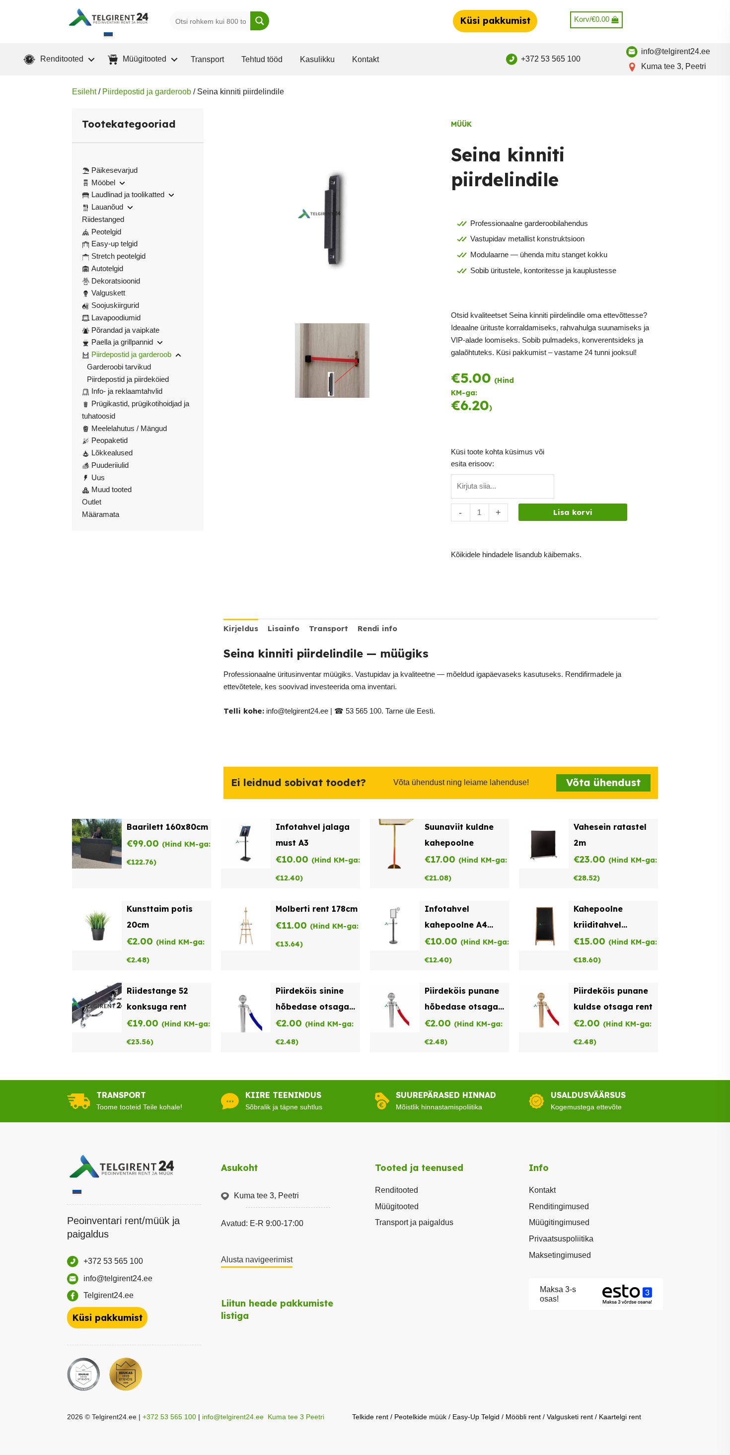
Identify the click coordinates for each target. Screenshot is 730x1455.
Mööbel (103, 182)
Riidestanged (103, 219)
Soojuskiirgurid (115, 305)
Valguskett (108, 293)
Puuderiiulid (110, 465)
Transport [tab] (328, 628)
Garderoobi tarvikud (119, 367)
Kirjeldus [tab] (240, 628)
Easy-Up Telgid (476, 1417)
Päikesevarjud (114, 170)
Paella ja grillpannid (122, 342)
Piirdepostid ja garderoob (146, 91)
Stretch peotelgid (118, 256)
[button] (57, 59)
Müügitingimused (559, 1222)
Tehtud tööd (262, 59)
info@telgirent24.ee (233, 1417)
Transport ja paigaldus (414, 1222)
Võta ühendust (603, 782)
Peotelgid (106, 231)
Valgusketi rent (570, 1417)
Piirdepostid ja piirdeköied (128, 379)
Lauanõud (107, 207)
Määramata (100, 514)
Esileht (84, 91)
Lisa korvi (572, 512)
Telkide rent (370, 1417)
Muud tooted (111, 489)
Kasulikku (317, 59)
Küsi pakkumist (495, 20)
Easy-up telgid (114, 243)
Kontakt (365, 59)
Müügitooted (397, 1206)
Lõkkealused (112, 452)
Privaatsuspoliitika (561, 1239)
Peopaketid (109, 440)
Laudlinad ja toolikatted (127, 194)
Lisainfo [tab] (283, 628)
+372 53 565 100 (169, 1417)
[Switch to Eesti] (108, 34)
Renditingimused (559, 1206)
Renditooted (396, 1190)
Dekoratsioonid (115, 281)
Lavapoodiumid (116, 317)
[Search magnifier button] (259, 20)
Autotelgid (107, 268)
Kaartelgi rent (620, 1417)
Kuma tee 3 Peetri (296, 1417)
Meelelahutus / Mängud (129, 428)
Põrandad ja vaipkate (125, 330)
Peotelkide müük (420, 1417)
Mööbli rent (523, 1417)
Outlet (91, 502)
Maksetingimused (560, 1255)
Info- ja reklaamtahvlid (126, 391)
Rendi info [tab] (377, 628)
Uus (98, 477)
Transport (207, 59)
